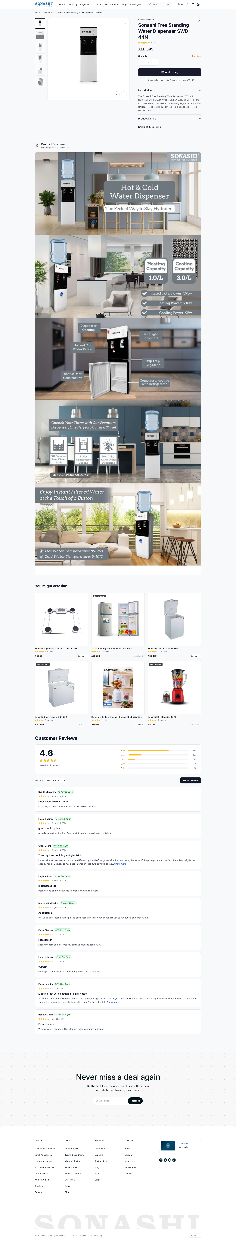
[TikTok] (174, 1160)
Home (62, 4)
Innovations (130, 1167)
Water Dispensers (146, 19)
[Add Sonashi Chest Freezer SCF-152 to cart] (198, 606)
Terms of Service (79, 1235)
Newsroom (130, 1161)
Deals (98, 4)
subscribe (135, 1100)
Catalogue (135, 4)
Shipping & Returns (149, 126)
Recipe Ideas (101, 1161)
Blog (124, 4)
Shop (67, 1192)
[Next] (124, 94)
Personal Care (42, 1173)
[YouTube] (169, 1160)
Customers (100, 1148)
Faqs (97, 1173)
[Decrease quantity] (141, 62)
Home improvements (45, 1148)
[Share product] (198, 21)
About (127, 1148)
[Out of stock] (141, 606)
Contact (128, 1173)
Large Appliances (43, 1161)
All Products (49, 12)
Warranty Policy (72, 1161)
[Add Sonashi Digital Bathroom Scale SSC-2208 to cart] (85, 606)
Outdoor (39, 1186)
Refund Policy (72, 1148)
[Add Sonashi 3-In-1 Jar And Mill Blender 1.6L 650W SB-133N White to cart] (141, 675)
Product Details (147, 118)
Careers (128, 1155)
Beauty (38, 1192)
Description (145, 90)
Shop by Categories (79, 4)
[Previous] (117, 94)
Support (99, 1155)
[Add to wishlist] (125, 22)
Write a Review (190, 780)
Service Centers (73, 1173)
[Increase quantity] (154, 62)
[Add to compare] (85, 601)
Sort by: (39, 780)
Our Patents (71, 1179)
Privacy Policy (72, 1167)
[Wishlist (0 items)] (193, 4)
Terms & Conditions (74, 1155)
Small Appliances (43, 1155)
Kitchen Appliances (44, 1167)
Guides (98, 1179)
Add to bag (171, 72)
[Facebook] (165, 1160)
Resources (110, 4)
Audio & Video (42, 1179)
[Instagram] (161, 1160)
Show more (120, 863)
